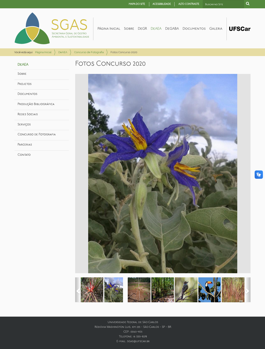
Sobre (129, 29)
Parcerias (25, 144)
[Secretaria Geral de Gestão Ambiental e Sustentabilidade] (51, 28)
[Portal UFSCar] (240, 28)
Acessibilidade (162, 4)
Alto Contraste (188, 4)
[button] (77, 289)
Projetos (24, 84)
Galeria (215, 29)
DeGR (142, 29)
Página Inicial (109, 29)
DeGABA (172, 29)
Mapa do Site (137, 4)
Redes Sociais (28, 114)
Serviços (24, 124)
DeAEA (156, 29)
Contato (24, 155)
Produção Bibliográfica (36, 104)
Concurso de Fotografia (89, 52)
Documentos (194, 29)
